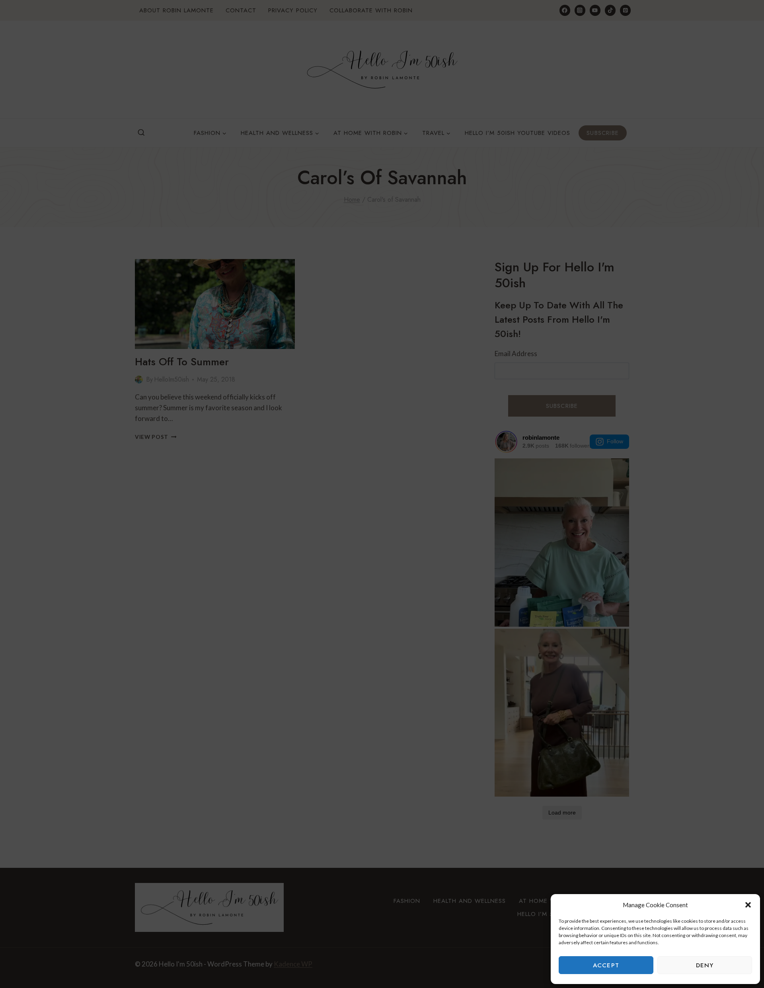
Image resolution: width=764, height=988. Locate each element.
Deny (705, 965)
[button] (748, 905)
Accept (606, 965)
